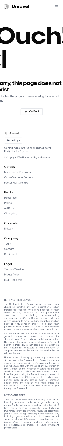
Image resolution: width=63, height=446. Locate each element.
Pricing (8, 203)
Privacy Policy (12, 275)
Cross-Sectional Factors (18, 177)
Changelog (10, 213)
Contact (9, 249)
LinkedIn (8, 229)
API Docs (9, 208)
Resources (10, 198)
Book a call (10, 254)
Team (7, 244)
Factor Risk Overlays (16, 183)
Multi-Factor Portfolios (17, 172)
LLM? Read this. (13, 280)
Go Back (34, 111)
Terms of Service (14, 269)
